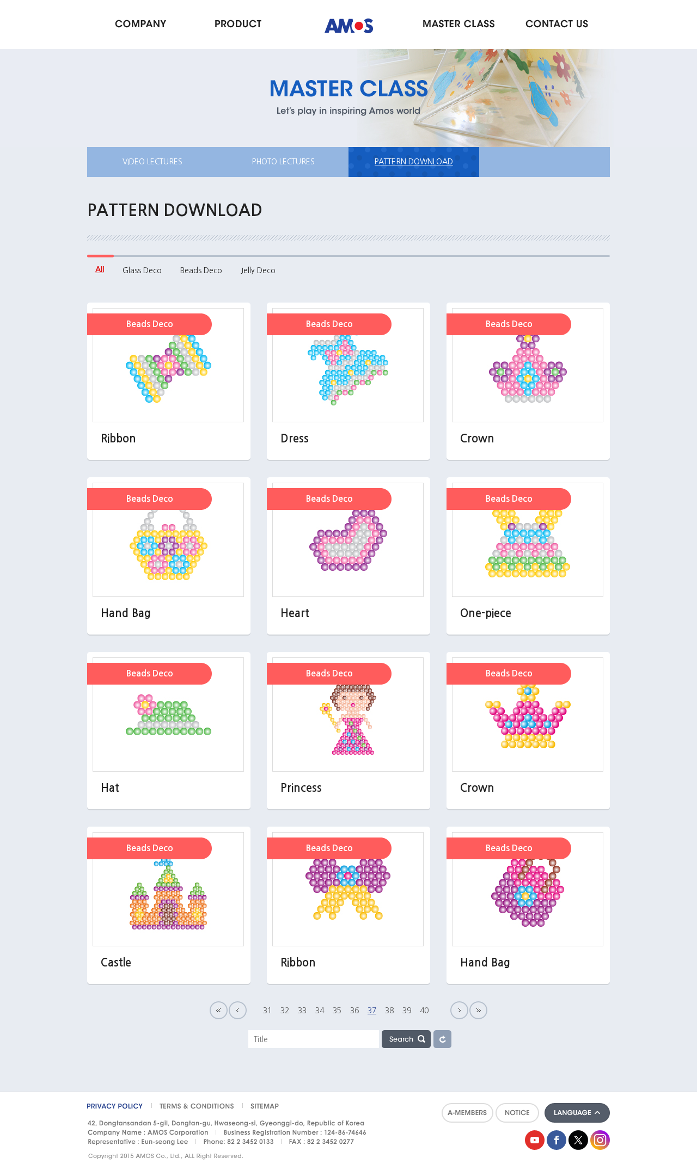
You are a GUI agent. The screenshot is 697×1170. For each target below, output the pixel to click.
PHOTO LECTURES (283, 161)
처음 (219, 1010)
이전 (238, 1010)
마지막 (478, 1010)
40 (424, 1010)
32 (284, 1010)
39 (406, 1010)
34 (319, 1010)
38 (389, 1010)
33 (302, 1010)
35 (337, 1010)
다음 (459, 1010)
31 (267, 1010)
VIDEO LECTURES (152, 161)
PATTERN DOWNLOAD (414, 161)
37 (372, 1010)
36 (354, 1010)
